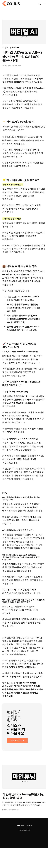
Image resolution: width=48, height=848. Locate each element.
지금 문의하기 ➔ (17, 740)
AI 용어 (5, 47)
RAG (35, 369)
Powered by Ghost (24, 830)
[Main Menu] (44, 3)
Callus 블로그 (21, 825)
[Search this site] (40, 4)
